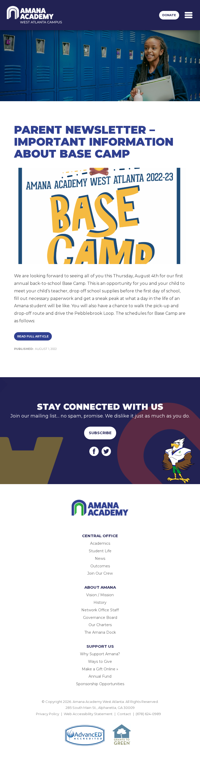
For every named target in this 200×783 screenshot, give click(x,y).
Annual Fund (100, 676)
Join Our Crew (100, 573)
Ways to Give (100, 661)
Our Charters (100, 624)
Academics (100, 543)
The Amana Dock (100, 632)
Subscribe (100, 433)
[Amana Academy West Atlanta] (34, 15)
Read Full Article (33, 336)
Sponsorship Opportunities (100, 684)
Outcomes (100, 566)
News (100, 558)
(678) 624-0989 (148, 714)
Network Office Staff (100, 610)
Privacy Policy (47, 714)
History (100, 602)
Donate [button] (169, 15)
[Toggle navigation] (188, 15)
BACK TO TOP (100, 719)
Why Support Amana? (100, 654)
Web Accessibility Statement (88, 714)
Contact (124, 714)
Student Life (100, 551)
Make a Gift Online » (100, 669)
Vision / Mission (100, 595)
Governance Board (100, 617)
